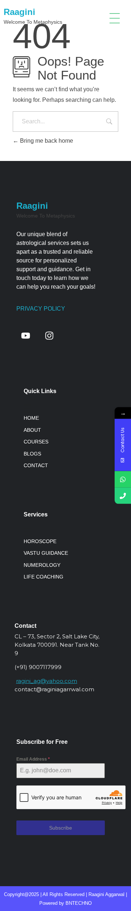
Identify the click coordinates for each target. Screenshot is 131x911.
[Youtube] (25, 335)
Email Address (33, 759)
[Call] (123, 496)
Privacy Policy (40, 308)
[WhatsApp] (123, 479)
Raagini (19, 12)
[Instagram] (49, 335)
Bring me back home (46, 141)
